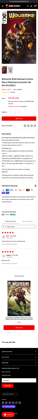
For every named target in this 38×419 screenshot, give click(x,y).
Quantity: (4, 112)
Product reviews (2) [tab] (10, 221)
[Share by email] (35, 125)
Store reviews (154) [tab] (27, 221)
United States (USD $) (8, 394)
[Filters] (3, 226)
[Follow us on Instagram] (9, 402)
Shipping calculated (14, 106)
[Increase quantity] (19, 112)
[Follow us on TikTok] (20, 402)
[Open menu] (3, 6)
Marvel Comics (6, 89)
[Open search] (28, 6)
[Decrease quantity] (10, 112)
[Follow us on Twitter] (6, 402)
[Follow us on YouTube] (16, 402)
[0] (35, 6)
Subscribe (7, 385)
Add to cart (19, 118)
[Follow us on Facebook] (3, 402)
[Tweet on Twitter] (31, 125)
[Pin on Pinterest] (28, 125)
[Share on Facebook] (25, 125)
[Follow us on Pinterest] (13, 402)
